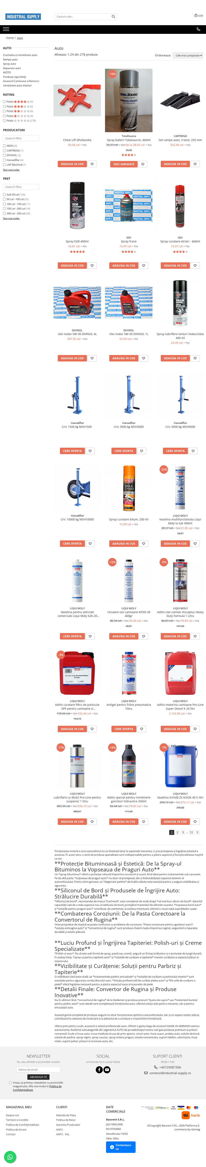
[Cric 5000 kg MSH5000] (180, 395)
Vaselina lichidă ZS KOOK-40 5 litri (180, 797)
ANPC (59, 1129)
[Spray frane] (128, 205)
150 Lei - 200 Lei (16, 208)
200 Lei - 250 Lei (16, 213)
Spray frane (129, 241)
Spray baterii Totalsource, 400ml (129, 140)
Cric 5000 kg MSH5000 (180, 427)
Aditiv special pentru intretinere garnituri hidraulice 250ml (128, 799)
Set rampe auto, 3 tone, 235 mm (180, 140)
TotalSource (129, 136)
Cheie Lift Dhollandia (77, 140)
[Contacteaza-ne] (198, 29)
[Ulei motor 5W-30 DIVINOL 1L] (128, 302)
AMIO (10, 145)
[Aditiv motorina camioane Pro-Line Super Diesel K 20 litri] (180, 673)
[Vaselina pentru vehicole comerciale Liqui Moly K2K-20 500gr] (77, 580)
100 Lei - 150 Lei (16, 204)
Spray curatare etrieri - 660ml (180, 241)
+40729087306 (170, 1067)
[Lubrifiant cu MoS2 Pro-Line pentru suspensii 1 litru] (77, 766)
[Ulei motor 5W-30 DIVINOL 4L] (77, 302)
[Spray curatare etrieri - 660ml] (180, 205)
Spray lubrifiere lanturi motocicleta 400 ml (180, 336)
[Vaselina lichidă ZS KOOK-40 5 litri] (180, 766)
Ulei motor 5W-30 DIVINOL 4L (77, 334)
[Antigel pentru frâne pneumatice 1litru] (128, 673)
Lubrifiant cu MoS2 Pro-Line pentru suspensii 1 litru (77, 799)
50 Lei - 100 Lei (15, 199)
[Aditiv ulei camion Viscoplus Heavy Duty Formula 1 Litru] (180, 580)
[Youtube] (106, 1069)
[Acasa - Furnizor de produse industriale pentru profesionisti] (23, 16)
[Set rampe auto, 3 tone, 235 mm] (180, 100)
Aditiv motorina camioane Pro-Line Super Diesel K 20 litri (180, 706)
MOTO (7, 72)
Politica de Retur (66, 1120)
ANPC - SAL (62, 1134)
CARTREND (13, 150)
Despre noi (12, 1115)
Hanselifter (13, 160)
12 (191, 832)
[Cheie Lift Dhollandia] (77, 100)
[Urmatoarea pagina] (197, 832)
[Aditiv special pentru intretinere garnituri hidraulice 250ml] (128, 766)
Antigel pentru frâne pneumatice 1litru (129, 706)
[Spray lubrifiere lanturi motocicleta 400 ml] (180, 302)
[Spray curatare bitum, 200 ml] (128, 488)
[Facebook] (99, 1069)
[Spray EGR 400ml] (77, 205)
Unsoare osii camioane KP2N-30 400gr (128, 614)
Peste (10, 101)
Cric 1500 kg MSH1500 (77, 427)
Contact (10, 1134)
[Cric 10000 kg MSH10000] (77, 488)
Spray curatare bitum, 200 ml (128, 519)
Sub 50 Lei (13, 194)
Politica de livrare (16, 1129)
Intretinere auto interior (17, 85)
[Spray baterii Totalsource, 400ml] (128, 100)
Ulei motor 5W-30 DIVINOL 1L (128, 334)
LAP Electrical (14, 164)
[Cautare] (113, 16)
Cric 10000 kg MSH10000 (77, 519)
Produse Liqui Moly (14, 77)
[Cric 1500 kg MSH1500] (77, 395)
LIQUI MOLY (180, 515)
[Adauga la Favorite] (92, 164)
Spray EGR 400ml (77, 241)
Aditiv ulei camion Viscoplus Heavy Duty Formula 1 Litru (180, 614)
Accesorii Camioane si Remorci (21, 81)
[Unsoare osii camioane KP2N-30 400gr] (128, 580)
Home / (11, 38)
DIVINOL (12, 155)
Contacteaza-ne (124, 1147)
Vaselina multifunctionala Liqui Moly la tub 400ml (180, 521)
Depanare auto (12, 68)
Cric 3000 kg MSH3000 (129, 427)
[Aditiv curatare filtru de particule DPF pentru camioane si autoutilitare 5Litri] (77, 673)
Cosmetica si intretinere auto (20, 55)
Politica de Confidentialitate (22, 1125)
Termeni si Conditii (17, 1120)
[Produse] (6, 30)
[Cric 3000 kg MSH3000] (128, 395)
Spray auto (9, 63)
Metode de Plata (66, 1115)
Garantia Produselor (68, 1125)
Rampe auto (10, 59)
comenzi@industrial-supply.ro (170, 1073)
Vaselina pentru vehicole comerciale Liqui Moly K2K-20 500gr (77, 614)
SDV (128, 237)
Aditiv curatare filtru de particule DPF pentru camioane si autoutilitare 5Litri (77, 706)
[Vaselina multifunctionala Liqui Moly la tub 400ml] (180, 488)
